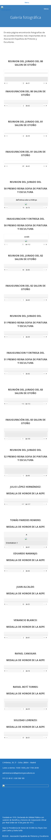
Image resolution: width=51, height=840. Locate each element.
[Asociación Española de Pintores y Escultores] (6, 8)
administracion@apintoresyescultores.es (18, 773)
